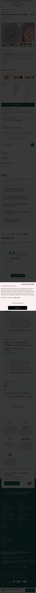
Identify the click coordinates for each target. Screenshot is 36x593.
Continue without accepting (27, 284)
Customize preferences (17, 303)
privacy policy (16, 297)
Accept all (17, 307)
